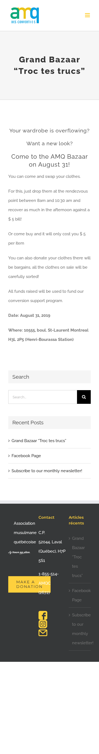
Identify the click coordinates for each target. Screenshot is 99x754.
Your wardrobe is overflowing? (49, 130)
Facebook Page (26, 455)
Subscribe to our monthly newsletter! (47, 470)
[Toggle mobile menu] (88, 15)
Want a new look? (49, 143)
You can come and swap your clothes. (44, 176)
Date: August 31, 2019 (29, 315)
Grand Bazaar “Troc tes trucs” (39, 440)
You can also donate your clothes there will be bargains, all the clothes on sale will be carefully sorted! (49, 267)
